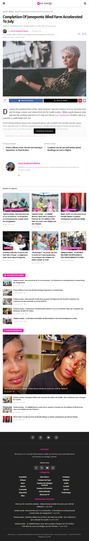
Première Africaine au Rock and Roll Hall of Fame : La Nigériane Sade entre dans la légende (15, 255)
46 (13, 224)
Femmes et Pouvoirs (46, 34)
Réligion (66, 480)
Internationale (44, 491)
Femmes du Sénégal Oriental (27, 34)
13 (73, 260)
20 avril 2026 (18, 402)
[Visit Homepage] (44, 3)
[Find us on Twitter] (40, 438)
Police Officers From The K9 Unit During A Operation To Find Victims (38, 290)
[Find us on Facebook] (32, 437)
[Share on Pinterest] (80, 100)
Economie (37, 209)
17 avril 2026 (36, 227)
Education (23, 493)
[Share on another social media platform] (84, 100)
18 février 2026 (66, 260)
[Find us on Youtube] (48, 437)
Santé (66, 483)
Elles (14, 34)
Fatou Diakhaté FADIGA (19, 31)
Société (66, 486)
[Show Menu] (4, 3)
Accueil (5, 12)
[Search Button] (85, 3)
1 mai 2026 (7, 224)
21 (25, 293)
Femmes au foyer (44, 480)
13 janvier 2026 (18, 304)
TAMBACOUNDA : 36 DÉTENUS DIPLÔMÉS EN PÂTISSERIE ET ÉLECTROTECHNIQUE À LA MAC (72, 255)
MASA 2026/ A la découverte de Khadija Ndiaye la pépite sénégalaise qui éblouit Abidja (73, 216)
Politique (66, 477)
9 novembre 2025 (19, 314)
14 (25, 304)
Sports (66, 490)
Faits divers (44, 477)
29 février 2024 (37, 31)
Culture (23, 486)
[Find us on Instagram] (56, 437)
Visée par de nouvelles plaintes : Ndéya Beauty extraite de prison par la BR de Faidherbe (36, 389)
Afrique (11, 12)
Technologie (66, 493)
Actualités (23, 477)
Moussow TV (44, 495)
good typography (62, 115)
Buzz (23, 483)
